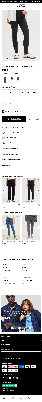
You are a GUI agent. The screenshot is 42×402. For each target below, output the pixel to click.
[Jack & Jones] (21, 6)
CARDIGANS (7, 287)
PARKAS (5, 277)
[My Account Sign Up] (21, 313)
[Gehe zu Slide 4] (17, 58)
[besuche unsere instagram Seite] (7, 378)
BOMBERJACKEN (27, 267)
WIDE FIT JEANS (27, 287)
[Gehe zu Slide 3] (14, 58)
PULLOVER (25, 284)
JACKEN (5, 267)
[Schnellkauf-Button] (18, 205)
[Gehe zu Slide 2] (11, 58)
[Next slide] (38, 191)
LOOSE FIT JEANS (27, 274)
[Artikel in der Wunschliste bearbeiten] (30, 119)
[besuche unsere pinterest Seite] (14, 378)
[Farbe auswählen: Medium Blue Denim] (4, 80)
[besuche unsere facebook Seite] (3, 378)
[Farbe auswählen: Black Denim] (11, 80)
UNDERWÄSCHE (27, 280)
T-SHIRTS (6, 280)
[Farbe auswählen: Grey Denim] (18, 80)
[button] (4, 92)
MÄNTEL (24, 271)
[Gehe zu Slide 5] (21, 58)
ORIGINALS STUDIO (9, 284)
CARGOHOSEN (26, 277)
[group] (11, 193)
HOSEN (24, 264)
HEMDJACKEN (7, 271)
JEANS (5, 264)
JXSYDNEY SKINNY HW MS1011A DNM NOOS (19, 66)
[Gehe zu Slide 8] (30, 58)
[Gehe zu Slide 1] (8, 58)
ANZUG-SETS (7, 274)
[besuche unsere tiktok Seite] (17, 378)
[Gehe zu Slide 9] (34, 58)
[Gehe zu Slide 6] (24, 58)
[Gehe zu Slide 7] (27, 58)
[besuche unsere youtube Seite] (10, 378)
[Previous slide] (3, 191)
